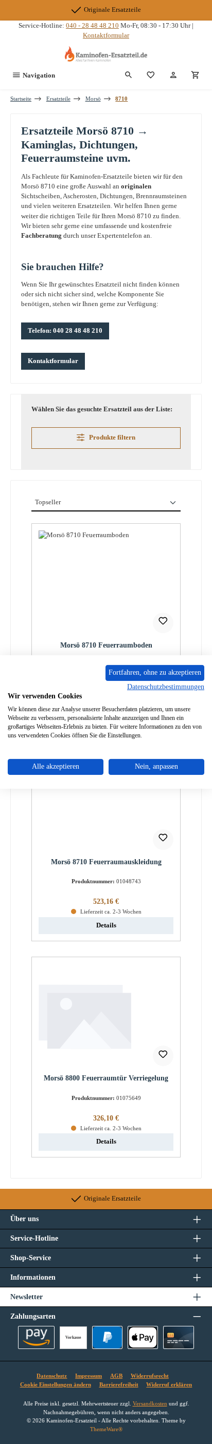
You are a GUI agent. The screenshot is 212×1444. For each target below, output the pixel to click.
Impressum (88, 1376)
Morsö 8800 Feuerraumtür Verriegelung (106, 1078)
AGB (116, 1376)
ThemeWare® (106, 1429)
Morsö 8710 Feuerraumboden (106, 645)
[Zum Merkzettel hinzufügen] (163, 623)
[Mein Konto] (173, 75)
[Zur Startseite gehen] (106, 54)
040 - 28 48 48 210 (92, 25)
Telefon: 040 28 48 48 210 (65, 330)
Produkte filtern (111, 437)
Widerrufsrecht (150, 1376)
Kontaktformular (106, 35)
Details (106, 925)
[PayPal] (107, 1337)
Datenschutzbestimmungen (165, 686)
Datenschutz (52, 1376)
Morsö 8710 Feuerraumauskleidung (106, 862)
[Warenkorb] (195, 75)
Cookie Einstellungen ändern (55, 1384)
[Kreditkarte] (178, 1337)
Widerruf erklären (169, 1384)
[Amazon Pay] (36, 1337)
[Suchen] (128, 75)
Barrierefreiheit (118, 1384)
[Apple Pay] (143, 1337)
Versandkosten (150, 1403)
